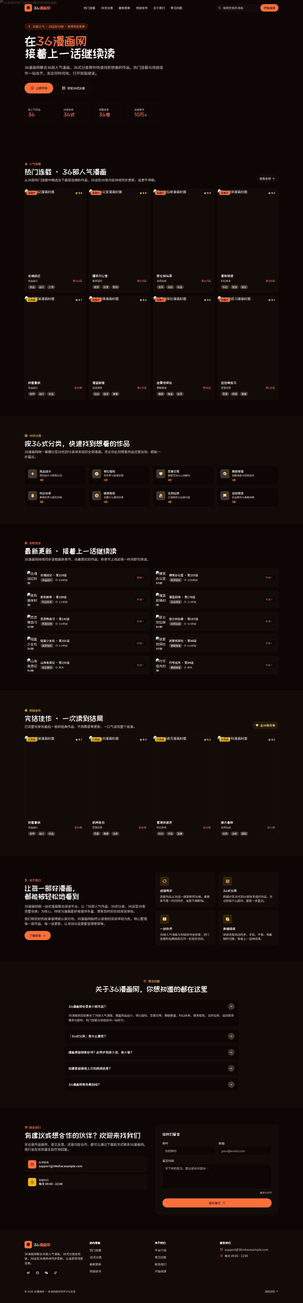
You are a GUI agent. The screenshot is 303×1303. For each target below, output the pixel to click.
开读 (267, 577)
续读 (139, 577)
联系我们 (160, 1264)
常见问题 (176, 8)
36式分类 (107, 8)
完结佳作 (142, 8)
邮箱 (221, 1143)
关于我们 (159, 8)
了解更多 (35, 935)
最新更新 (124, 8)
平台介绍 (160, 1250)
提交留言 (215, 1203)
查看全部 (265, 178)
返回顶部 (270, 1291)
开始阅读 (269, 8)
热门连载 (89, 8)
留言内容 (168, 1161)
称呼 (165, 1143)
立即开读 (41, 88)
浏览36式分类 (76, 88)
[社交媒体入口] (28, 1272)
